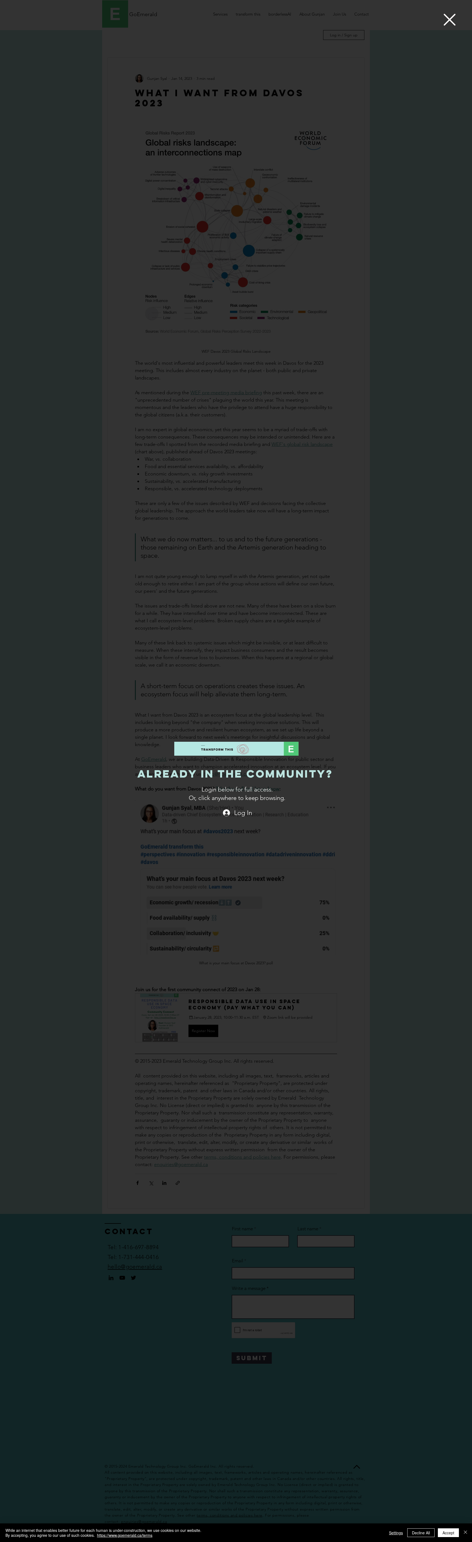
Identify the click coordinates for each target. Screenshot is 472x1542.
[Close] (465, 1533)
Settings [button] (396, 1532)
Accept (448, 1532)
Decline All (421, 1532)
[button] (450, 20)
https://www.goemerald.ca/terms (124, 1535)
